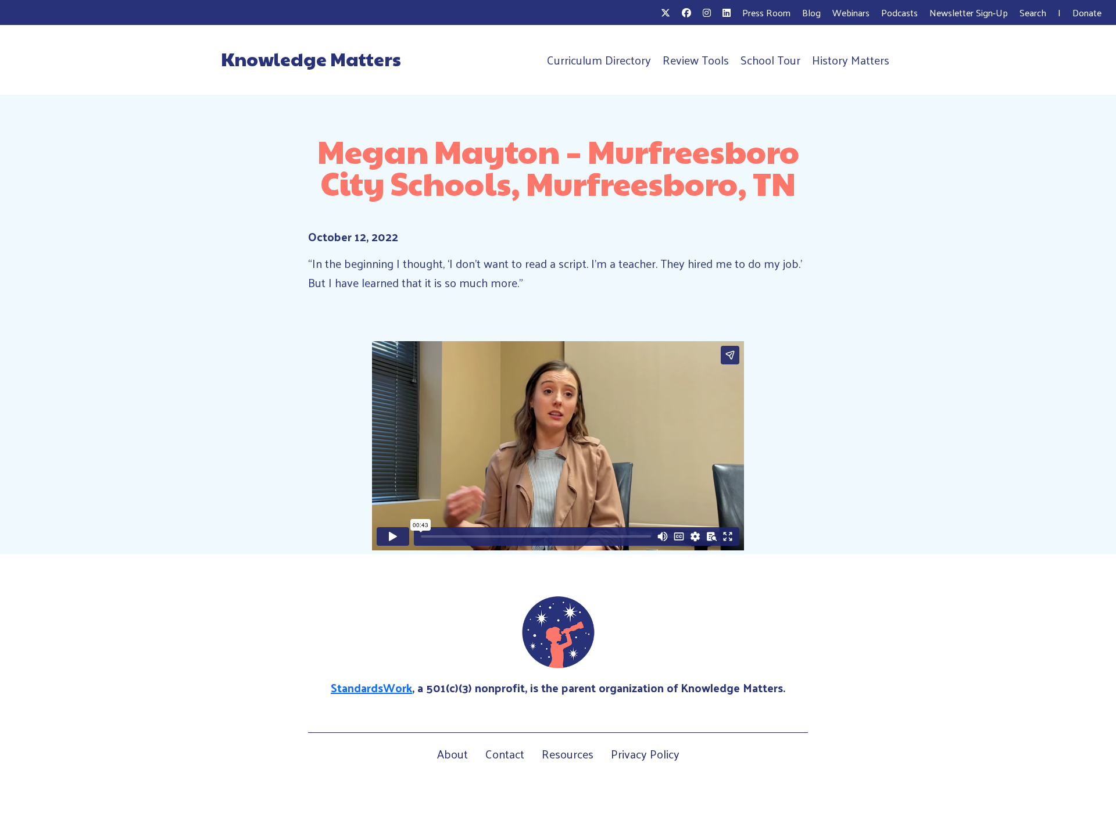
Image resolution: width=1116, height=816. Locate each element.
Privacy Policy (645, 753)
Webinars (851, 12)
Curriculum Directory (599, 59)
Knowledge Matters (311, 58)
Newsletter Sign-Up (968, 12)
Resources (567, 753)
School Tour (770, 59)
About (452, 753)
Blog (811, 12)
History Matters (850, 59)
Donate (1086, 12)
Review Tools (696, 59)
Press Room (766, 12)
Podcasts (899, 12)
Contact (504, 753)
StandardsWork (371, 687)
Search (1033, 12)
